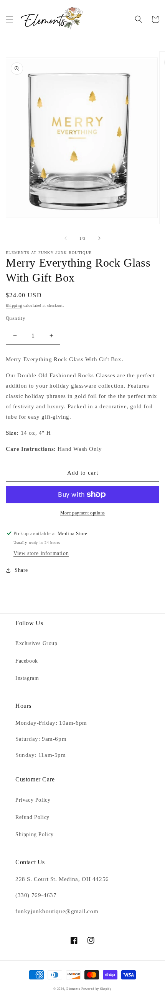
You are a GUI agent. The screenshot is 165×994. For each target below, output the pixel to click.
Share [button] (21, 570)
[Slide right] (99, 238)
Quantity (15, 318)
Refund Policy (32, 817)
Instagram (27, 678)
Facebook (26, 661)
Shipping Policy (34, 834)
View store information (41, 553)
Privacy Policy (32, 800)
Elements (73, 989)
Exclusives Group (36, 643)
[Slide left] (65, 238)
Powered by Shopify (96, 989)
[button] (9, 19)
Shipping (14, 305)
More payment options (82, 513)
